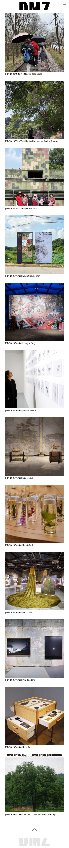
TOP (34, 829)
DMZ (34, 6)
